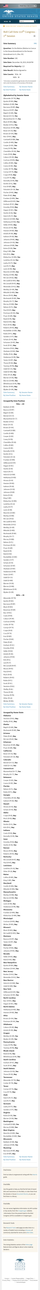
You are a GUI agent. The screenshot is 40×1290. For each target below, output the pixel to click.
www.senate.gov (21, 1282)
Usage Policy (29, 1278)
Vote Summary (9, 86)
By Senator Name (25, 86)
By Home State (25, 89)
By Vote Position (9, 89)
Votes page (28, 1245)
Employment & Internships (20, 1280)
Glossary (28, 1230)
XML (35, 43)
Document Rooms (22, 1194)
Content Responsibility (17, 1278)
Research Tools (11, 1228)
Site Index (30, 1233)
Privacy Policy (6, 1280)
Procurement (34, 1280)
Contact (7, 1278)
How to (35, 1175)
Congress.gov (22, 1211)
